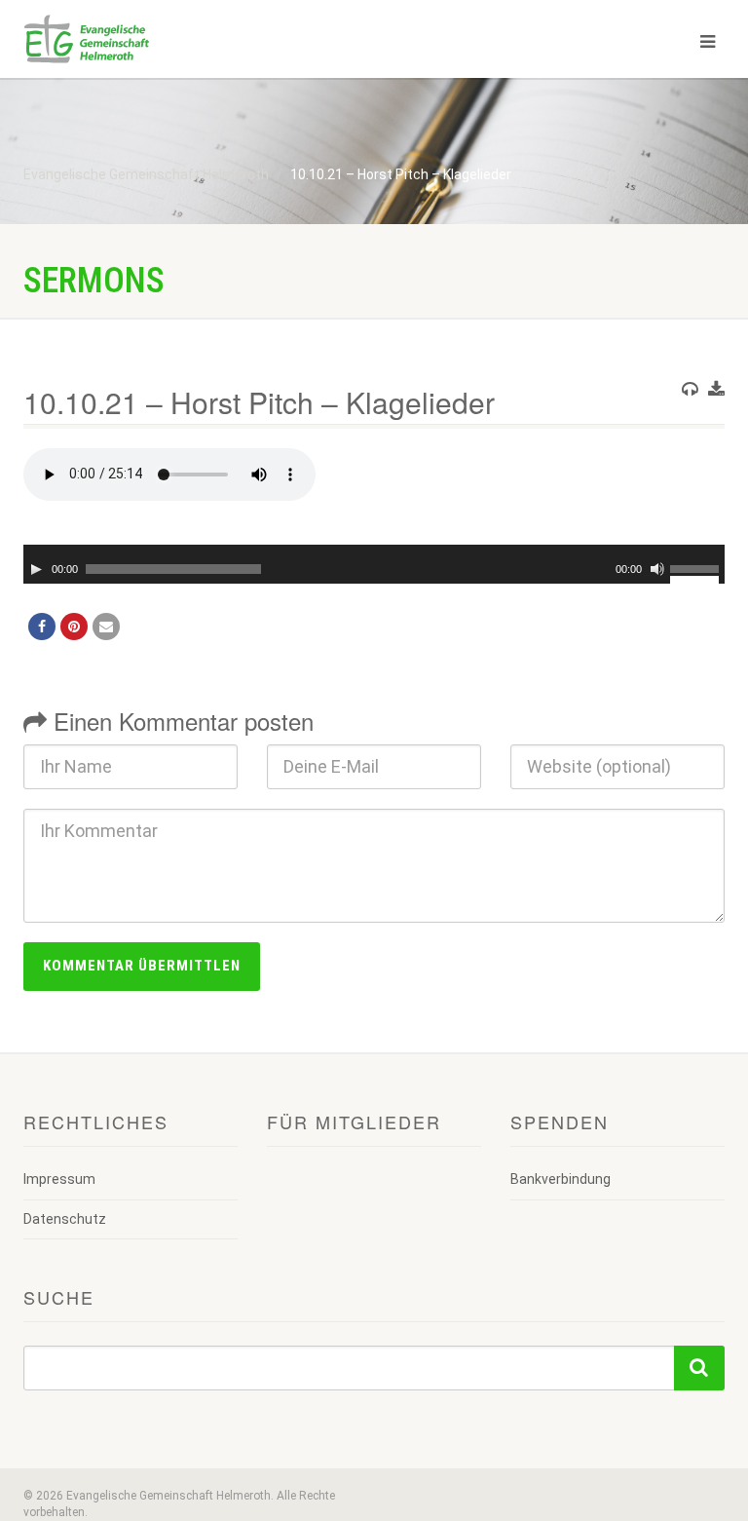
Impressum (59, 1179)
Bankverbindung (560, 1179)
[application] (374, 564)
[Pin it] (74, 626)
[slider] (697, 567)
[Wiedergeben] (36, 569)
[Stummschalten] (657, 569)
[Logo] (191, 39)
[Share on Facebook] (42, 626)
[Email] (106, 626)
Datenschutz (64, 1219)
